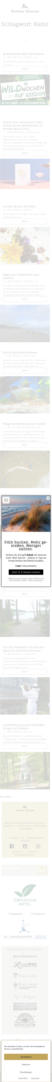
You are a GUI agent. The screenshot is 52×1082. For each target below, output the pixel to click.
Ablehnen (26, 1064)
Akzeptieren (26, 1057)
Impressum (35, 1078)
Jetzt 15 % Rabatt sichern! (26, 572)
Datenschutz (22, 1078)
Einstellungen (26, 1072)
